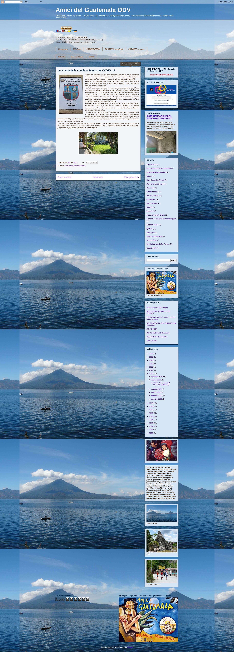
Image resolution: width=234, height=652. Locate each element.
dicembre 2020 (157, 376)
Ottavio (149, 207)
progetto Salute (152, 225)
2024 (151, 360)
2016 (151, 413)
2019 (151, 403)
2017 (151, 410)
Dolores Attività (152, 196)
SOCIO (91, 57)
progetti (149, 211)
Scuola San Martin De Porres (75, 166)
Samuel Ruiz (151, 240)
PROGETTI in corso (136, 49)
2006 (151, 433)
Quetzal (149, 229)
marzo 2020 (156, 392)
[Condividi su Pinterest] (96, 162)
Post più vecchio (131, 177)
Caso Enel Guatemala (154, 184)
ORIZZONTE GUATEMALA (156, 337)
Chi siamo (77, 49)
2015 (151, 416)
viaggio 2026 (151, 248)
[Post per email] (82, 162)
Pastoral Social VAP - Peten (157, 307)
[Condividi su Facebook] (94, 162)
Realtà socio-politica (154, 236)
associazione (151, 165)
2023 (151, 364)
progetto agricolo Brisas (155, 215)
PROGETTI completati (114, 49)
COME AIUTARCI (93, 49)
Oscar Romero (152, 203)
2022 (151, 367)
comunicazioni (151, 192)
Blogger (130, 647)
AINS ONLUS (151, 341)
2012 (151, 426)
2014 (151, 420)
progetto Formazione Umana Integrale (161, 219)
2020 (151, 374)
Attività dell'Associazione (155, 172)
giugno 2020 (156, 380)
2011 (151, 430)
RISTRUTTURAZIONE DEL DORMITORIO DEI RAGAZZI (159, 117)
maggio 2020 (156, 389)
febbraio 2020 (156, 396)
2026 (151, 354)
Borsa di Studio (77, 57)
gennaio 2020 (156, 399)
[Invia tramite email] (87, 162)
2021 (151, 370)
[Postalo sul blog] (89, 162)
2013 (151, 423)
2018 (151, 406)
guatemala (150, 199)
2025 (151, 357)
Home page (63, 49)
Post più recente (65, 177)
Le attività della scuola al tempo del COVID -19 (160, 384)
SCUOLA (61, 57)
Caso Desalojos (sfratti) (155, 180)
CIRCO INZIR (151, 329)
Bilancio (149, 176)
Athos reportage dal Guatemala (158, 168)
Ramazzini (150, 232)
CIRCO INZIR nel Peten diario (158, 333)
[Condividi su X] (92, 162)
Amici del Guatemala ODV (93, 9)
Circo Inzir (150, 188)
